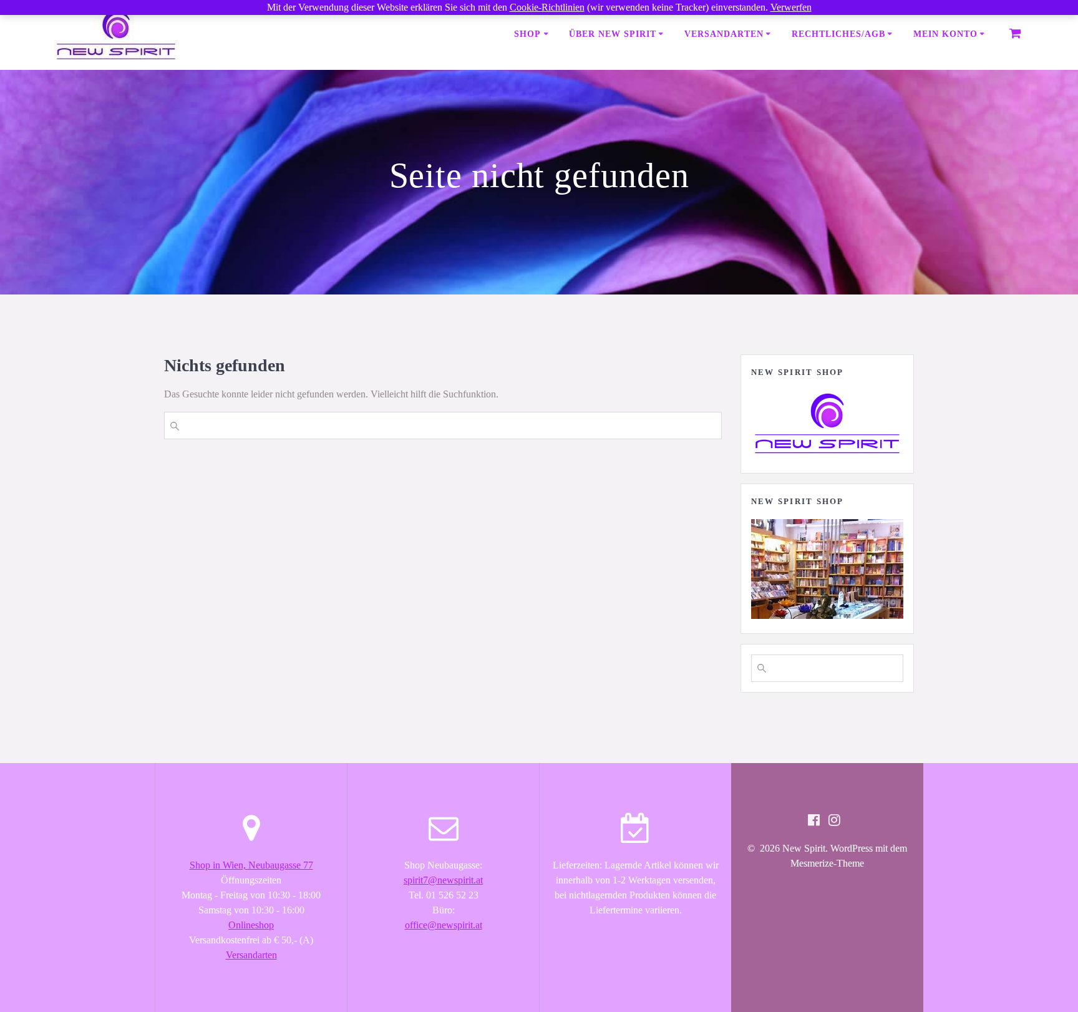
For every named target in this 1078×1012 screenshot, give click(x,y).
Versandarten (724, 34)
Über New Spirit (612, 34)
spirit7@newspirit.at (443, 880)
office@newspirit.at (443, 925)
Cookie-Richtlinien (547, 7)
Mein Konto (945, 34)
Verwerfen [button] (791, 7)
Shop (527, 34)
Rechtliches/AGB (838, 34)
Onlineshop (251, 925)
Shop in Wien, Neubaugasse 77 (251, 865)
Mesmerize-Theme (827, 863)
